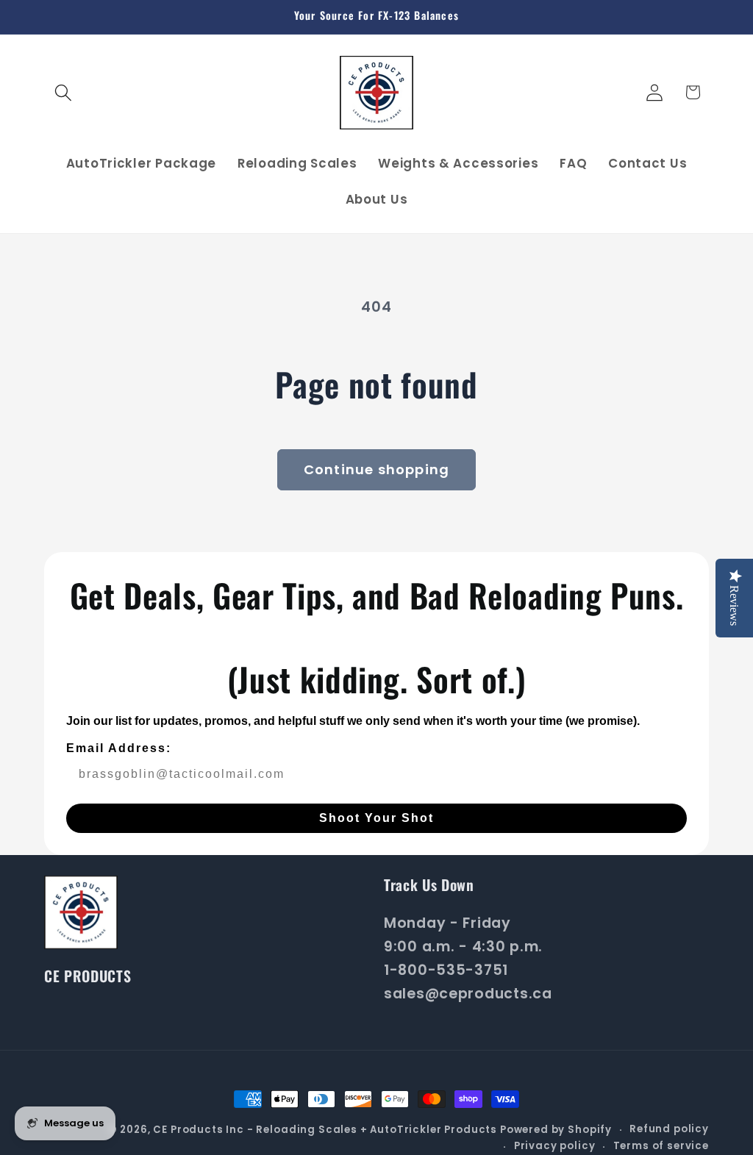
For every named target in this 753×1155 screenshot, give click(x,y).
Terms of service (661, 1146)
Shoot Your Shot (376, 818)
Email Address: (118, 748)
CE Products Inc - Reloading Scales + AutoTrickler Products (325, 1130)
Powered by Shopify (556, 1130)
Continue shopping (376, 469)
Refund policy (669, 1129)
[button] (63, 92)
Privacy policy (555, 1146)
